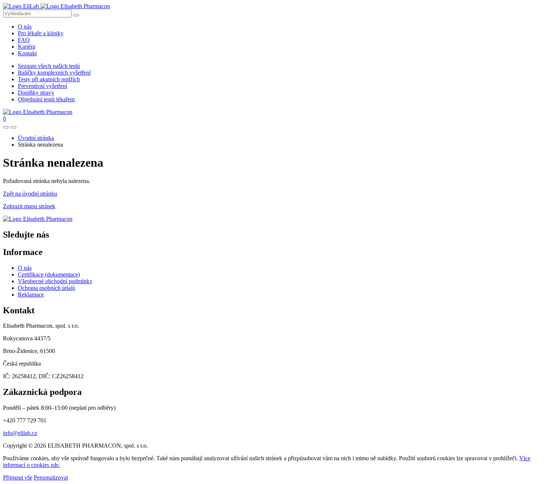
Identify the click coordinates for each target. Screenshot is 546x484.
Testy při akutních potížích (49, 79)
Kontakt (27, 53)
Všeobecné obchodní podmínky (55, 281)
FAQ (24, 40)
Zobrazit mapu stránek (29, 206)
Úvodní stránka (36, 138)
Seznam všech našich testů (49, 66)
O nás (25, 26)
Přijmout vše (17, 477)
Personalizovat (51, 477)
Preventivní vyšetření (42, 86)
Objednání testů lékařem (46, 99)
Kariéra (26, 46)
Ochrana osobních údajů (46, 288)
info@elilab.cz (20, 433)
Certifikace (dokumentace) (49, 274)
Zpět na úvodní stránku (30, 193)
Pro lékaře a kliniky (41, 33)
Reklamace (31, 294)
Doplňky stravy (36, 92)
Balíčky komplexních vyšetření (54, 72)
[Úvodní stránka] (37, 219)
